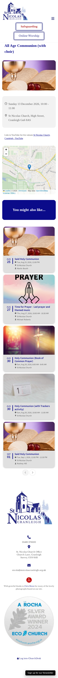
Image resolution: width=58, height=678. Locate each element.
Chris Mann (29, 586)
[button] (48, 18)
